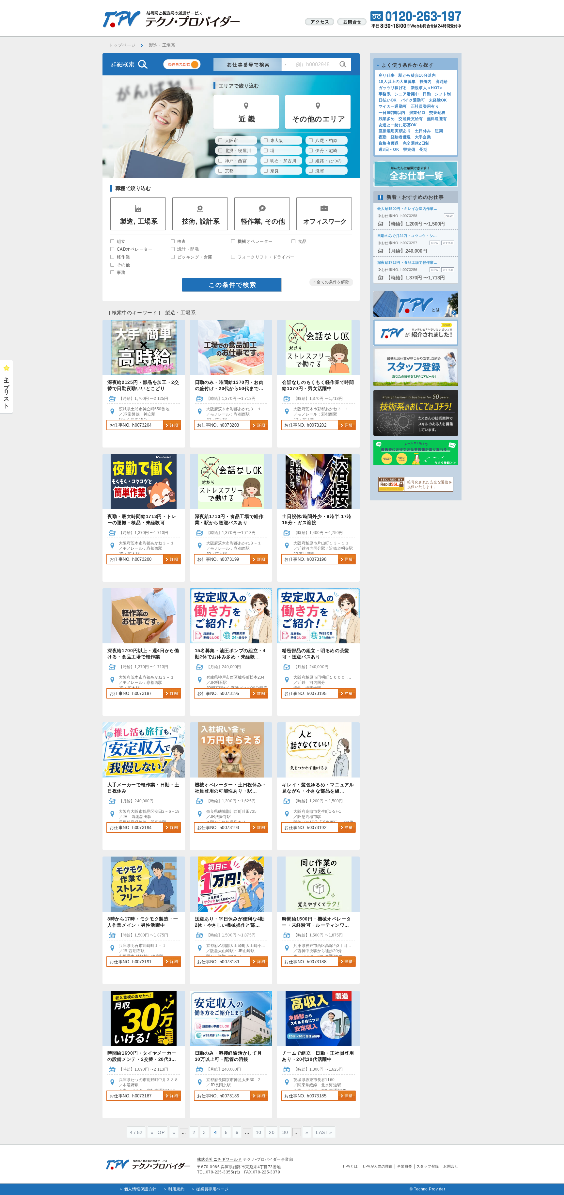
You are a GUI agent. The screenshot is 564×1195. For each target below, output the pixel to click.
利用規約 (176, 1189)
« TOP (157, 1132)
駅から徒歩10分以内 (417, 75)
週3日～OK (389, 149)
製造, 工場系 (139, 221)
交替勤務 (437, 112)
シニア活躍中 (407, 94)
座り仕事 (387, 75)
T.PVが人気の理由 (377, 1166)
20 (271, 1132)
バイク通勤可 (413, 100)
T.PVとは (350, 1166)
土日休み (423, 131)
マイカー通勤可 (393, 106)
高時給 (442, 81)
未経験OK (438, 100)
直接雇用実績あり (395, 131)
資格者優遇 (389, 143)
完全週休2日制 (416, 143)
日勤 (427, 94)
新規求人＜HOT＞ (427, 88)
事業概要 (404, 1166)
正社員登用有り (425, 106)
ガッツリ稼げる (393, 88)
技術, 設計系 (201, 221)
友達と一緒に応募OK (398, 125)
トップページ (122, 45)
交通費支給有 (411, 119)
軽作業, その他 (263, 221)
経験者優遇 (401, 137)
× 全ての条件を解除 (331, 282)
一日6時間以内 (392, 112)
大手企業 (423, 137)
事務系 (385, 94)
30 (285, 1132)
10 (258, 1132)
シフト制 (443, 94)
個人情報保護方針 (140, 1189)
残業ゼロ (417, 112)
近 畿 (247, 119)
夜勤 (383, 137)
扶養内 (426, 81)
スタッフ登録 (427, 1166)
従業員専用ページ (212, 1189)
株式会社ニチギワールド (219, 1159)
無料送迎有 (437, 119)
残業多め (387, 119)
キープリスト (6, 389)
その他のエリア (318, 119)
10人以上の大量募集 (397, 81)
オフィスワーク (325, 221)
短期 (439, 131)
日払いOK (388, 100)
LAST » (324, 1132)
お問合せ (450, 1166)
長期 (423, 149)
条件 (190, 65)
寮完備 (409, 149)
